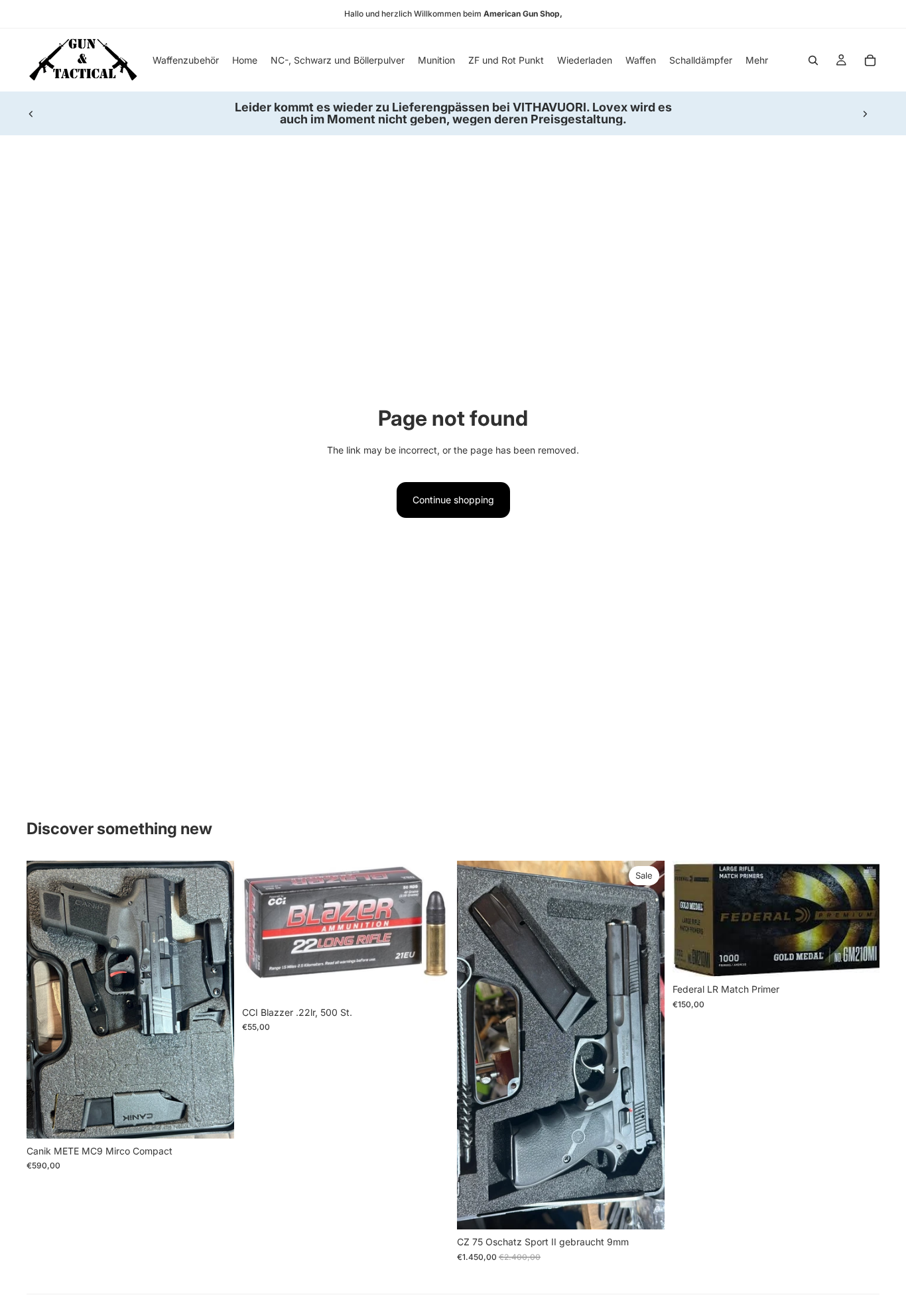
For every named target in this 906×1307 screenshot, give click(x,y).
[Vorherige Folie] (31, 113)
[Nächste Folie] (864, 113)
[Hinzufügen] (214, 1118)
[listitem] (757, 60)
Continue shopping (453, 499)
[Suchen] (813, 60)
